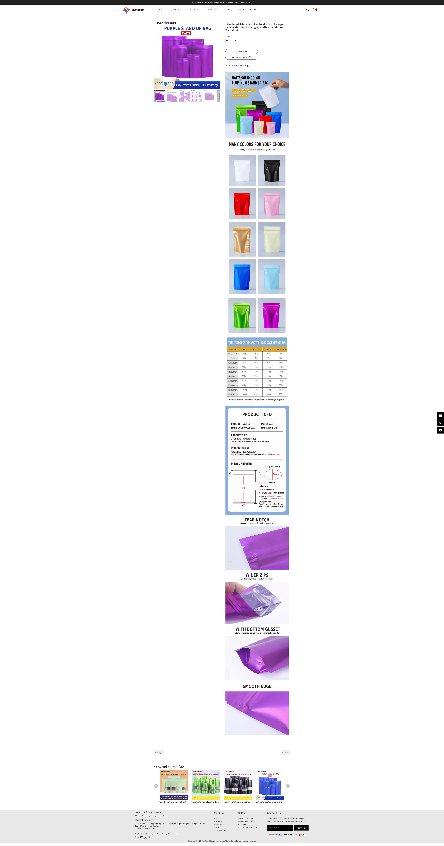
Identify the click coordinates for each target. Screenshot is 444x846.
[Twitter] (145, 837)
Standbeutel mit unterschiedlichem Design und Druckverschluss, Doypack (174, 802)
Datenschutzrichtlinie (245, 818)
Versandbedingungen (245, 821)
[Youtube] (149, 837)
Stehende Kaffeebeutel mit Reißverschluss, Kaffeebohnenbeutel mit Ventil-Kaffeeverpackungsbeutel (270, 802)
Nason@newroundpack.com (150, 826)
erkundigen (240, 51)
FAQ (217, 827)
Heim (217, 818)
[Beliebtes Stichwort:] (308, 10)
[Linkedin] (141, 837)
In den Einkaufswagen (240, 57)
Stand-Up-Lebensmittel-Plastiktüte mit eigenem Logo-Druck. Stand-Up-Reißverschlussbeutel (238, 802)
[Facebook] (137, 837)
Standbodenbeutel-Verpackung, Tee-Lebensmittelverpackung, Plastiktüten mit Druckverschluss (206, 802)
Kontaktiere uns (221, 830)
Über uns (218, 824)
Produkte (218, 821)
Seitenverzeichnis (249, 841)
